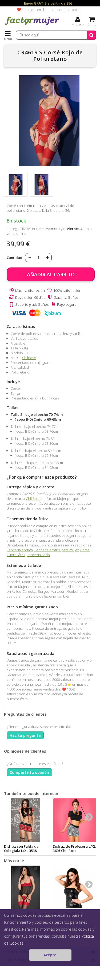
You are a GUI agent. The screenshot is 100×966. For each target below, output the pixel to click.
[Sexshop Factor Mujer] (32, 25)
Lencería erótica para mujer (56, 550)
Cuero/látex (16, 554)
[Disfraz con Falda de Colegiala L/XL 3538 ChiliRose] (25, 820)
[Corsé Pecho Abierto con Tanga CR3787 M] (25, 887)
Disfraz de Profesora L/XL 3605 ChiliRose (74, 848)
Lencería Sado (38, 554)
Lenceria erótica (20, 550)
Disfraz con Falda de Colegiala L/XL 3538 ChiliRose (21, 850)
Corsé (85, 550)
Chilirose (29, 357)
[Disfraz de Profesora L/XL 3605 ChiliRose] (74, 820)
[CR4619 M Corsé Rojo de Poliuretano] (15, 184)
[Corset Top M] (74, 887)
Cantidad (14, 257)
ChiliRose (33, 498)
